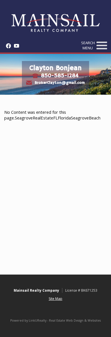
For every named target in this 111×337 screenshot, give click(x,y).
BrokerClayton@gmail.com (60, 82)
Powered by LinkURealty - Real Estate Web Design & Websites (55, 320)
